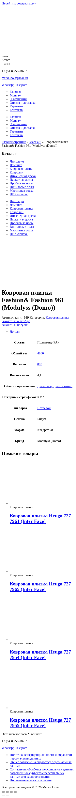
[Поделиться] (11, 792)
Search (6, 56)
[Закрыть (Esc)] (15, 792)
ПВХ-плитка (19, 194)
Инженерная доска (23, 176)
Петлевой (44, 408)
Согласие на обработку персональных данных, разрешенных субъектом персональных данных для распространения (42, 773)
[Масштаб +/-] (3, 792)
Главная (15, 91)
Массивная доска (21, 190)
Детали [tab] (15, 331)
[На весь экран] (7, 792)
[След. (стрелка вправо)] (7, 795)
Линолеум (17, 161)
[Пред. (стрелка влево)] (3, 795)
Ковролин (17, 172)
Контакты (16, 110)
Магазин (35, 142)
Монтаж (15, 95)
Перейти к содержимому (19, 3)
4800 (40, 353)
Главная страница (14, 142)
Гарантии (16, 106)
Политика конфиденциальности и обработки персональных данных (41, 756)
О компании (18, 99)
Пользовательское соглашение (30, 780)
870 (39, 364)
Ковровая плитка (21, 168)
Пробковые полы (21, 183)
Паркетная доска (21, 179)
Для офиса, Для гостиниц (55, 386)
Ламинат (16, 165)
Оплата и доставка (22, 102)
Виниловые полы (22, 187)
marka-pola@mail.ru (15, 78)
